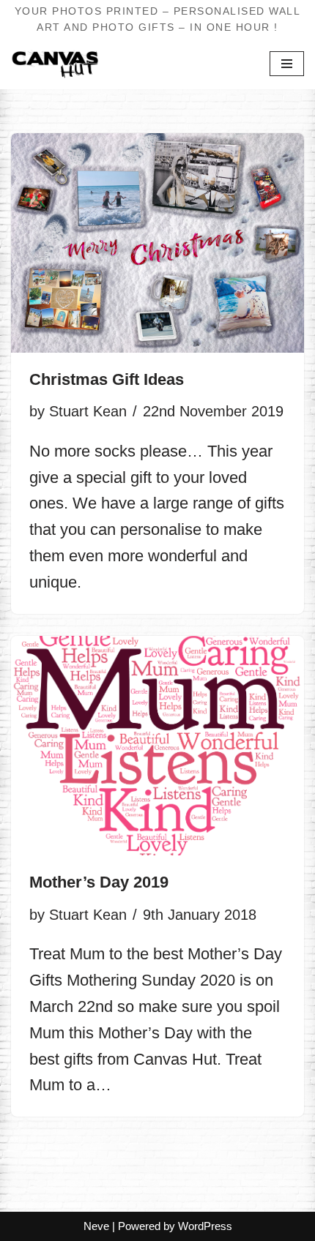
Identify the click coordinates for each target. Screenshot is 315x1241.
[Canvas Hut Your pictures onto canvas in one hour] (55, 64)
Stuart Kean (88, 411)
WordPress (205, 1226)
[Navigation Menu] (287, 63)
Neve (96, 1226)
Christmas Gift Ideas (106, 380)
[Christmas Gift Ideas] (157, 243)
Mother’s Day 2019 (98, 882)
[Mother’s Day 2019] (157, 745)
